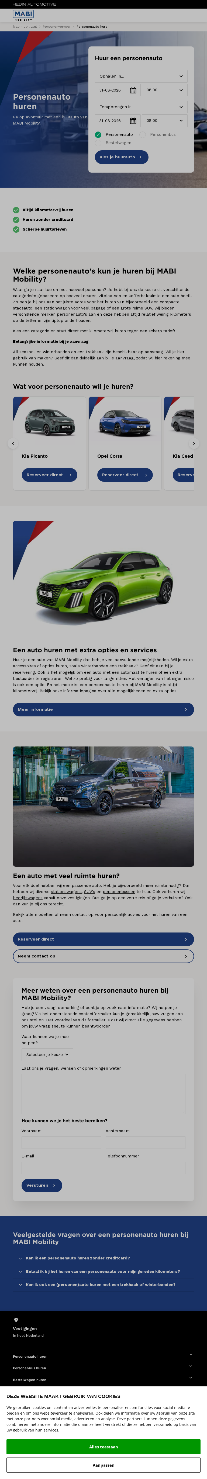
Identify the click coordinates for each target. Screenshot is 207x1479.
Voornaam (32, 1130)
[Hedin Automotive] (34, 4)
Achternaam (118, 1130)
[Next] (194, 443)
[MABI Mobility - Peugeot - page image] (103, 581)
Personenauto (119, 134)
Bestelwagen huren (29, 1380)
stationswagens (66, 891)
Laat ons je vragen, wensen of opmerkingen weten (72, 1068)
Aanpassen (104, 1465)
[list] (103, 1327)
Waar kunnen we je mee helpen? (45, 1039)
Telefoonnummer (122, 1156)
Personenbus (163, 134)
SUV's (89, 891)
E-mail (28, 1156)
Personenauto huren (30, 1356)
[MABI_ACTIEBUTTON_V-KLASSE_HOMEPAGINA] (103, 806)
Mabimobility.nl (25, 26)
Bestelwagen (118, 142)
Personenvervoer (57, 26)
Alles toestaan (103, 1446)
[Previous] (13, 443)
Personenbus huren (29, 1368)
